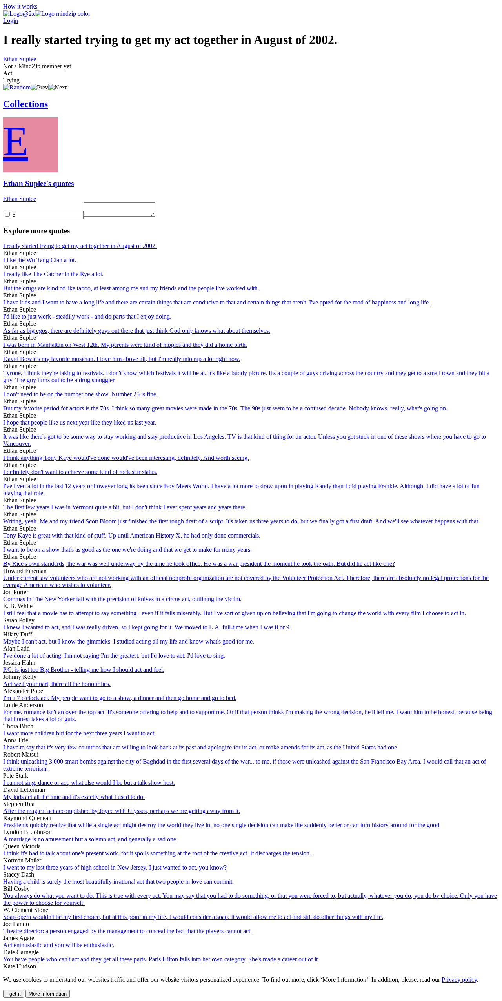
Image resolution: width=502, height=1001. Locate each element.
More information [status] (48, 994)
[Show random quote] (17, 87)
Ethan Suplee (19, 59)
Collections (25, 104)
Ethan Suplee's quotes (38, 183)
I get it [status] (13, 994)
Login (10, 20)
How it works (20, 6)
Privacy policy (459, 979)
